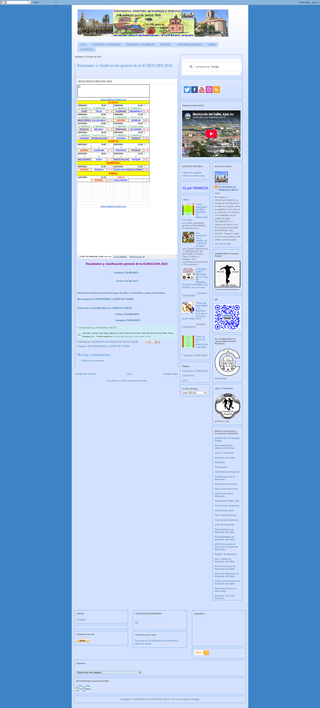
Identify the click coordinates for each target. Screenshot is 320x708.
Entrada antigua (170, 374)
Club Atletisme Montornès (227, 472)
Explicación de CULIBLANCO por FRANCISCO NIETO (104, 308)
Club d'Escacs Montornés (227, 505)
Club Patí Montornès (224, 524)
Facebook (136, 336)
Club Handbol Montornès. (227, 520)
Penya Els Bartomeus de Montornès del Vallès (227, 575)
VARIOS (211, 44)
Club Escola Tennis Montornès (224, 494)
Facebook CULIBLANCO (126, 272)
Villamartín (220, 462)
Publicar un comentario (92, 360)
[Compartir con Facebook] (156, 342)
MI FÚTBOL (166, 44)
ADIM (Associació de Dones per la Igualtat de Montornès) (226, 547)
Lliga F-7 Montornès (224, 453)
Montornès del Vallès (225, 457)
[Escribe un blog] (150, 342)
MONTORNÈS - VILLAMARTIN (140, 44)
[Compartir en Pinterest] (159, 342)
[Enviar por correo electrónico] (146, 342)
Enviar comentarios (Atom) (134, 380)
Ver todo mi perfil (223, 244)
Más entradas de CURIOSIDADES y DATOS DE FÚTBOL (105, 299)
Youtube (147, 336)
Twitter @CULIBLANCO (127, 314)
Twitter (126, 336)
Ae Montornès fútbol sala (227, 501)
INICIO (83, 44)
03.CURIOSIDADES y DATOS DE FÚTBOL (109, 346)
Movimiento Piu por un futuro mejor (225, 589)
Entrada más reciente (85, 374)
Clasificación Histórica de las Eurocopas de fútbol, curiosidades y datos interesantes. (121, 293)
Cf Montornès (221, 467)
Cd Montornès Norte (224, 510)
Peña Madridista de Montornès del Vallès (225, 530)
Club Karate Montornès (226, 484)
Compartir (81, 619)
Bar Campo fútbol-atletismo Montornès (224, 446)
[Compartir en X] (153, 342)
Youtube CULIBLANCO (127, 281)
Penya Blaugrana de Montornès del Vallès (225, 538)
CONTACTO (188, 375)
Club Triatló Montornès (225, 515)
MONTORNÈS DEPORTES (189, 44)
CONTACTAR (86, 49)
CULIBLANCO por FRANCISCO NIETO (110, 342)
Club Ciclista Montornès (226, 489)
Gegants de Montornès (226, 554)
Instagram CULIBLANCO (127, 320)
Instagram (117, 336)
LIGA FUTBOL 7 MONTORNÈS (106, 44)
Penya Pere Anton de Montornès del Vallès (225, 567)
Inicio (129, 374)
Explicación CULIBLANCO (195, 371)
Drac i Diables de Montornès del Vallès (225, 560)
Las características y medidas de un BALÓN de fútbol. (201, 239)
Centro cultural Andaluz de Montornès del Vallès (227, 582)
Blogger (195, 699)
